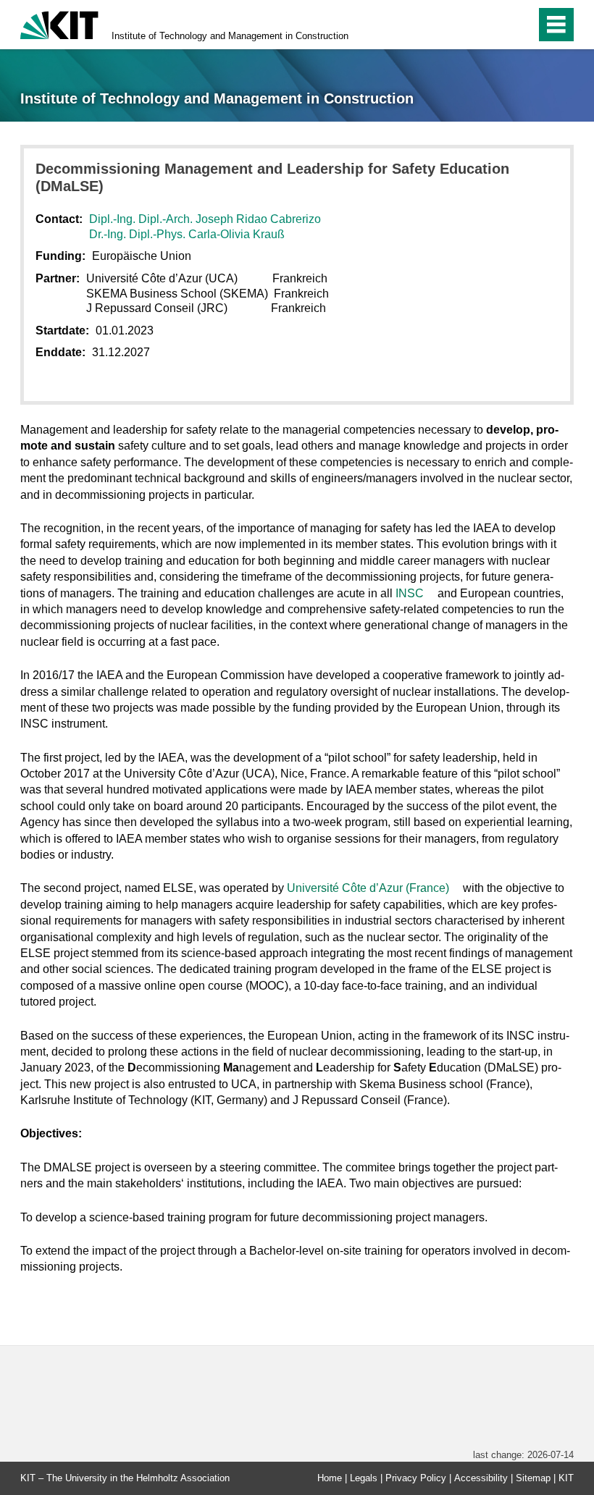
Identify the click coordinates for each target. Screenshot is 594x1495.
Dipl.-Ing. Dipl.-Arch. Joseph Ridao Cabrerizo (205, 219)
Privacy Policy (415, 1478)
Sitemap (533, 1478)
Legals (363, 1478)
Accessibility (481, 1478)
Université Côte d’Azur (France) (369, 888)
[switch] (493, 25)
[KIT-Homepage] (59, 23)
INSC (410, 593)
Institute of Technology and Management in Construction (230, 35)
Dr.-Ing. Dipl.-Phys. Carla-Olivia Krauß (187, 234)
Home (329, 1478)
